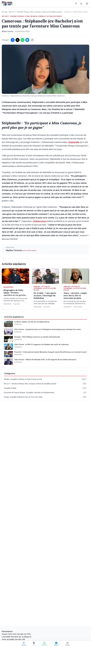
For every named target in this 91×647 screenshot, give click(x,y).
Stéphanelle (73, 142)
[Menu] (87, 3)
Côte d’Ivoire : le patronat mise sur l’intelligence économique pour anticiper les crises (47, 329)
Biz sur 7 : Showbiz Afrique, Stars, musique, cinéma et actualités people (35, 12)
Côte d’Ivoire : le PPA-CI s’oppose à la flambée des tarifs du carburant (41, 344)
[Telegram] (27, 40)
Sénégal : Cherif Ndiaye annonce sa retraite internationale (37, 337)
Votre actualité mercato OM (13, 639)
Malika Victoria (14, 250)
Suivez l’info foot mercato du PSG (16, 634)
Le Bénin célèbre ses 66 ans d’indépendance (31, 322)
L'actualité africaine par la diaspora (16, 637)
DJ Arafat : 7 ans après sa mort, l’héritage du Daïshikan (45, 295)
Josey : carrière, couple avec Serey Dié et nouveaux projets (75, 295)
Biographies (8, 287)
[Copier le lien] (32, 40)
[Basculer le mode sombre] (81, 4)
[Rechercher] (76, 4)
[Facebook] (13, 40)
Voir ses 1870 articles (29, 250)
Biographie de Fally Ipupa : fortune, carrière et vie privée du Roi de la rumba (14, 293)
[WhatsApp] (22, 40)
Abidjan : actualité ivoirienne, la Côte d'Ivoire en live (45, 288)
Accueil (4, 12)
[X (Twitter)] (18, 40)
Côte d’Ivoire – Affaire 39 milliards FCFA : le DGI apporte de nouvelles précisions (45, 359)
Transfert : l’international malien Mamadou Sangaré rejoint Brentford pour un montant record (50, 352)
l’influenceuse (39, 221)
